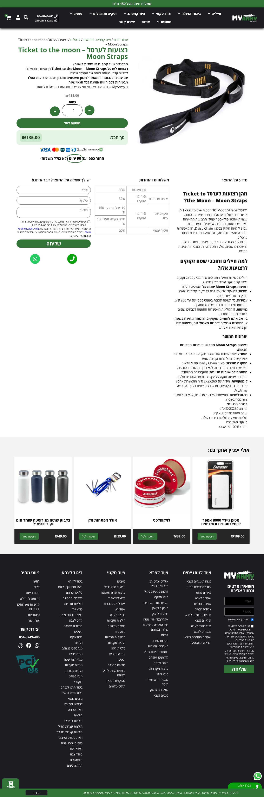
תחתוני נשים (74, 765)
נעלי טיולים (75, 654)
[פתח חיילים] (209, 13)
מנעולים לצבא (202, 631)
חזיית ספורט (75, 710)
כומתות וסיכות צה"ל (156, 652)
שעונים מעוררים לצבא (198, 637)
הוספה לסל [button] (207, 536)
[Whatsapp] (37, 645)
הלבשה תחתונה (72, 598)
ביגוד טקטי (76, 637)
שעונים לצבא (203, 598)
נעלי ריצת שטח (73, 659)
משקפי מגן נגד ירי (114, 587)
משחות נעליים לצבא (199, 581)
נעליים (78, 643)
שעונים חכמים (202, 604)
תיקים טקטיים (117, 686)
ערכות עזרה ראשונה (113, 592)
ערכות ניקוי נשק (158, 668)
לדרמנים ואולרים (158, 657)
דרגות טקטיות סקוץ (156, 591)
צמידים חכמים (202, 609)
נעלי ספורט (75, 676)
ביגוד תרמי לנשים (71, 693)
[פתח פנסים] (70, 13)
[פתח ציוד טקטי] (153, 13)
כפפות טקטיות (116, 626)
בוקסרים (77, 682)
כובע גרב (77, 609)
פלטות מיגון (118, 648)
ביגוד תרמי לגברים (71, 687)
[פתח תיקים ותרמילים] (90, 13)
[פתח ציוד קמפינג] (124, 13)
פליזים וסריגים (74, 592)
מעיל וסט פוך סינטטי (70, 587)
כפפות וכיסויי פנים (71, 615)
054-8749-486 (29, 637)
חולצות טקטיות (116, 620)
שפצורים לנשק (159, 690)
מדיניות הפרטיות (93, 793)
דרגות (164, 635)
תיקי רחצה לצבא (201, 626)
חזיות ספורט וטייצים (70, 737)
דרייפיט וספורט (73, 704)
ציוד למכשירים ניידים (199, 587)
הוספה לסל (72, 123)
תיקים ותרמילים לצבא (198, 615)
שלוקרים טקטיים (115, 681)
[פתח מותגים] (158, 21)
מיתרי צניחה (161, 663)
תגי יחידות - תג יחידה (155, 602)
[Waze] (20, 645)
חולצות (78, 715)
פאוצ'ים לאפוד (116, 598)
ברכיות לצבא (117, 615)
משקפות (120, 631)
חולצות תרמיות (73, 604)
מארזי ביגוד (75, 749)
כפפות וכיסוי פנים (71, 743)
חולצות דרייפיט (73, 721)
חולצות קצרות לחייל (70, 726)
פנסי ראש (162, 674)
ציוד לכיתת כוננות (114, 604)
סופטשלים (76, 760)
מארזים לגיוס (203, 592)
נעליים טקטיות (116, 643)
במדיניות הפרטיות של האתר (240, 650)
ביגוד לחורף (75, 581)
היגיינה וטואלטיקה (200, 643)
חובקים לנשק (160, 608)
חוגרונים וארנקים (158, 646)
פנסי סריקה (161, 597)
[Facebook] (28, 645)
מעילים (78, 631)
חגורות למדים (160, 641)
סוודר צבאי (76, 754)
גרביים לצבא (75, 698)
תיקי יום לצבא (203, 620)
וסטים (121, 659)
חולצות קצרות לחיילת (69, 732)
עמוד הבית (121, 39)
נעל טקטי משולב (72, 648)
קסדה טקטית (117, 654)
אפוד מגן (120, 609)
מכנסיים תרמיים (73, 626)
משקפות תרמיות (115, 637)
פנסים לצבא (161, 695)
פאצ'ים (121, 581)
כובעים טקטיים (116, 665)
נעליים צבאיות (74, 670)
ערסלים (75, 39)
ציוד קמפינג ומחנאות (97, 39)
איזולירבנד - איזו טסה (155, 619)
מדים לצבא (75, 620)
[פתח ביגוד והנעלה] (178, 13)
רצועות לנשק (160, 614)
